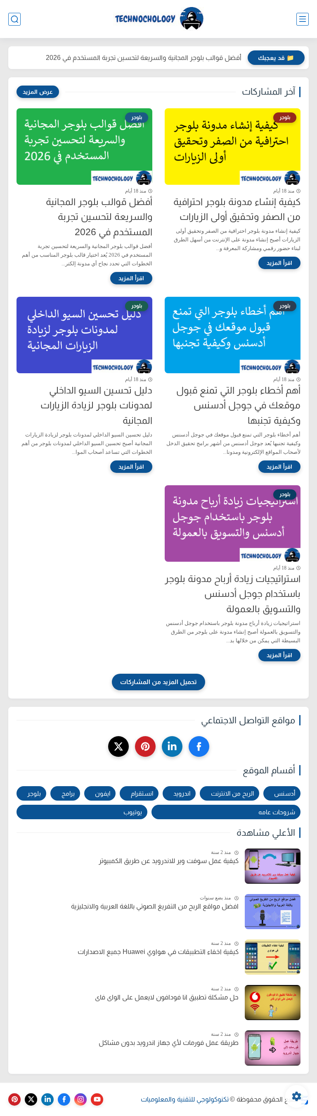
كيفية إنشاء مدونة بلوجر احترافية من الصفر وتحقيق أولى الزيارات (236, 209)
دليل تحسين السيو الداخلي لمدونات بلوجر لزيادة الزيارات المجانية (96, 405)
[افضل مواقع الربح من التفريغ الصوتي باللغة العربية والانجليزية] (272, 911)
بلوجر (34, 793)
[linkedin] (172, 746)
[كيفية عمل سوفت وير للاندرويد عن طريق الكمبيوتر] (272, 866)
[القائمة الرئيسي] (302, 19)
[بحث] (14, 19)
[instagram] (80, 1099)
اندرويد (181, 793)
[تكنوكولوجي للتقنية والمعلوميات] (158, 19)
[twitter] (118, 746)
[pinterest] (145, 746)
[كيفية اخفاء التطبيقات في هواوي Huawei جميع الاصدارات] (272, 957)
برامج (68, 793)
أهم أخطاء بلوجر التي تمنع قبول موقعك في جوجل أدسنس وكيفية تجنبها (238, 405)
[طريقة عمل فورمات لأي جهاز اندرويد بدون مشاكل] (272, 1048)
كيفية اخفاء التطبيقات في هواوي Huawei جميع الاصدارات (158, 951)
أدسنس (284, 793)
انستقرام (142, 793)
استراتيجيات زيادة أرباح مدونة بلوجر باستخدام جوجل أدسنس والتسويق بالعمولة (232, 594)
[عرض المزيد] (38, 92)
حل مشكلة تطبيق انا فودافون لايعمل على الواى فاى (167, 997)
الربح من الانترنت (232, 793)
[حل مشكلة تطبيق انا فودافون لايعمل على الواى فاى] (272, 1002)
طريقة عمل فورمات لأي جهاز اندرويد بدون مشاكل (169, 1042)
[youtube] (97, 1099)
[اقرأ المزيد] (279, 263)
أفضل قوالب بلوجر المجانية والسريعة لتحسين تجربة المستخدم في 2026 (143, 57)
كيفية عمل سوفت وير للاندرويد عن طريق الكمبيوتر (169, 860)
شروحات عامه (276, 812)
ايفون (102, 793)
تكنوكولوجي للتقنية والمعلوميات (185, 1099)
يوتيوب (132, 812)
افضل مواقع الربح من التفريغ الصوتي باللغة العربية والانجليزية (155, 906)
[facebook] (199, 746)
